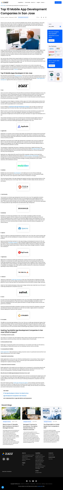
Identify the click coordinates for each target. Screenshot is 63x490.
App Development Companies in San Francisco (14, 395)
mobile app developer (16, 279)
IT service (16, 69)
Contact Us (22, 483)
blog (4, 5)
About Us (24, 453)
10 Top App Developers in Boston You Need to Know (15, 393)
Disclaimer (27, 483)
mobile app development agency (20, 382)
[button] (21, 2)
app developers (18, 75)
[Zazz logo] (4, 2)
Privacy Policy (32, 483)
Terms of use (38, 483)
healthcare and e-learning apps (31, 155)
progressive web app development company (19, 106)
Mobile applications (5, 352)
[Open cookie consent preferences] (2, 487)
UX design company (12, 242)
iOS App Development (36, 148)
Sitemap (43, 483)
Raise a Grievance (49, 483)
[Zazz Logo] (7, 453)
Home (2, 5)
